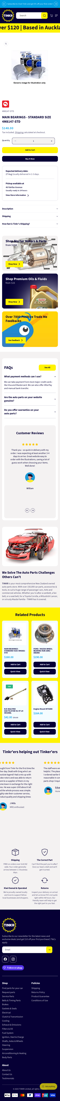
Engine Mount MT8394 (42, 709)
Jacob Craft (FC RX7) (44, 784)
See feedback (14, 340)
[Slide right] (33, 510)
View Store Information (16, 195)
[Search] (44, 15)
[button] (56, 15)
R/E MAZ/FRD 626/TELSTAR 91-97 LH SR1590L (13, 711)
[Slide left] (27, 510)
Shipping (19, 132)
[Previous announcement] (4, 4)
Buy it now (30, 159)
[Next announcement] (56, 4)
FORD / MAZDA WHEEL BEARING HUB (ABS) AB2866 (42, 651)
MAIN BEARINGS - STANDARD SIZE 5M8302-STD (14, 651)
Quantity (6, 140)
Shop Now (12, 264)
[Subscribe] (49, 949)
